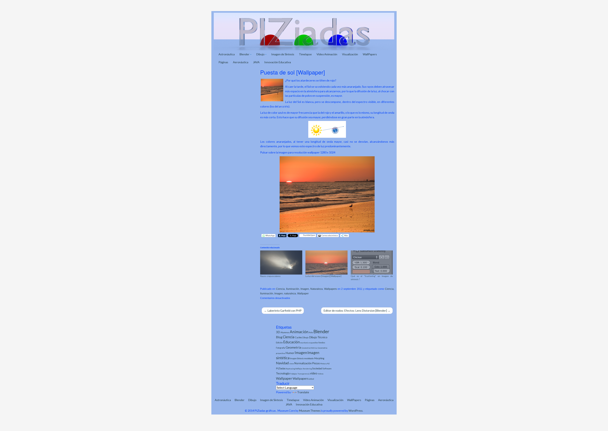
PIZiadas (281, 368)
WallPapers (370, 54)
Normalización (303, 363)
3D (278, 332)
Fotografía (280, 348)
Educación (291, 342)
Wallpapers (330, 288)
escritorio (304, 342)
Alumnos (285, 332)
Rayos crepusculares (270, 276)
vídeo (313, 373)
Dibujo (260, 54)
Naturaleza (316, 288)
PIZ (328, 364)
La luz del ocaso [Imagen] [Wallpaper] (323, 276)
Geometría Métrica (309, 348)
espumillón (313, 343)
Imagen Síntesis (297, 358)
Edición (279, 342)
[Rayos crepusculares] (281, 262)
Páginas (223, 62)
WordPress (355, 410)
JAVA (256, 62)
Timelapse (305, 54)
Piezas (316, 363)
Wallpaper (303, 293)
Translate (303, 392)
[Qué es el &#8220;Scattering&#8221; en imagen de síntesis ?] (372, 262)
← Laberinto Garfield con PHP (282, 310)
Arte (311, 332)
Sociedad (317, 368)
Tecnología (283, 373)
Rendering (307, 369)
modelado (309, 358)
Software (327, 368)
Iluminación (292, 288)
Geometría (293, 347)
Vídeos (320, 374)
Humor (289, 353)
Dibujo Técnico (318, 337)
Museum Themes (309, 410)
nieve (291, 364)
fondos (322, 342)
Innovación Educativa (277, 62)
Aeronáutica (240, 62)
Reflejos (298, 368)
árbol (311, 379)
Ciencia (280, 288)
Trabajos (293, 374)
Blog (279, 337)
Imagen (305, 288)
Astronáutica (226, 54)
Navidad (282, 363)
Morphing (319, 358)
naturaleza (290, 293)
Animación (299, 331)
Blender (244, 54)
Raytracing (290, 369)
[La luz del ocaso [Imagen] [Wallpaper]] (326, 262)
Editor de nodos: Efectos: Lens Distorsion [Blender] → (356, 310)
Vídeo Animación (327, 54)
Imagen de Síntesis (282, 54)
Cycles (298, 337)
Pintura (323, 363)
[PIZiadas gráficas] (304, 31)
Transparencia (304, 374)
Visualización (350, 54)
